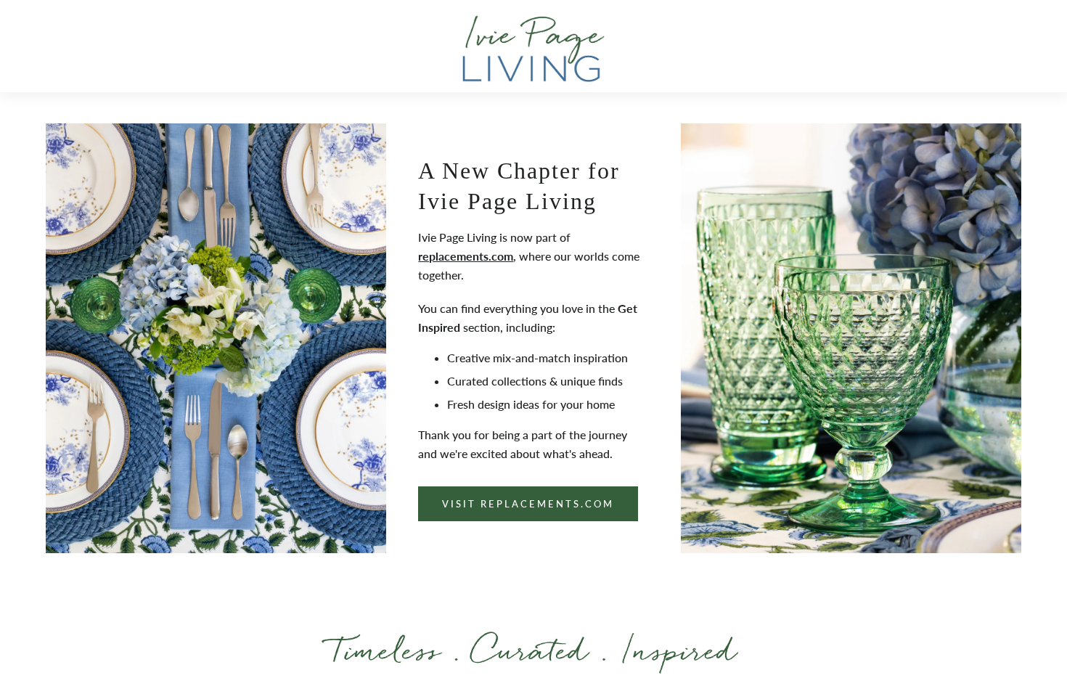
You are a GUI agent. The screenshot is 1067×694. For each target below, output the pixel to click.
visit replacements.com (528, 504)
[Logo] (533, 49)
